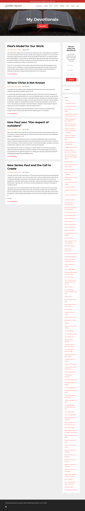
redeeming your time (70, 317)
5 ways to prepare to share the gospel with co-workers (70, 130)
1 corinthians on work (70, 103)
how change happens (70, 269)
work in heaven (69, 479)
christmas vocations (70, 187)
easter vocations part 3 (70, 227)
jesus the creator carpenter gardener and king (71, 291)
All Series (67, 100)
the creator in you (69, 337)
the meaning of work (70, 372)
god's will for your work (71, 253)
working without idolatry (71, 490)
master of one (68, 296)
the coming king (69, 331)
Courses (56, 6)
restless (67, 323)
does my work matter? (70, 215)
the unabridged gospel (70, 387)
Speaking (62, 6)
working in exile (69, 487)
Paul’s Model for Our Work (25, 46)
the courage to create (70, 334)
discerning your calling (70, 212)
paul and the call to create (14, 50)
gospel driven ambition (70, 256)
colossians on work (70, 200)
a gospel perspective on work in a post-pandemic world (71, 157)
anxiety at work (69, 161)
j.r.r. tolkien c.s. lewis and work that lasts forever (70, 282)
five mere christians (70, 246)
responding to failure (70, 320)
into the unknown (69, 277)
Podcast (46, 6)
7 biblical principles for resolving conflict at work (70, 137)
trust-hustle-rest (69, 412)
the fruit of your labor (71, 364)
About (67, 6)
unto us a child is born (70, 415)
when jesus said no (70, 427)
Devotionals (39, 6)
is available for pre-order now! (42, 1)
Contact (73, 6)
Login (77, 6)
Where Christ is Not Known (26, 82)
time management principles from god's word (70, 407)
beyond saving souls (70, 169)
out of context (68, 309)
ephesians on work (69, 230)
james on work (68, 287)
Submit (71, 79)
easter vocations (69, 221)
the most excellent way (70, 379)
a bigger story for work (71, 147)
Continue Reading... (12, 74)
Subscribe (42, 26)
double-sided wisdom (70, 218)
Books (51, 6)
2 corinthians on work (70, 106)
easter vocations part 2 (70, 224)
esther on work (69, 238)
